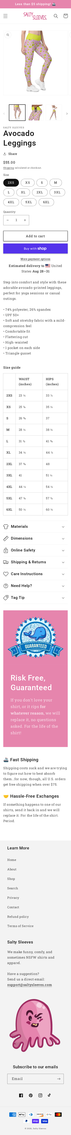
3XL (57, 192)
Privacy (13, 898)
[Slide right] (67, 114)
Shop (11, 879)
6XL (46, 202)
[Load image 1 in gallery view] (17, 113)
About (12, 869)
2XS (11, 182)
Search (12, 888)
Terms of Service (20, 926)
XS (27, 182)
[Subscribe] (59, 1079)
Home (11, 860)
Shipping (8, 167)
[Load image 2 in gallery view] (35, 113)
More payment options (35, 259)
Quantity (9, 212)
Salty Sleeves (39, 1128)
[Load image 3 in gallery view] (54, 113)
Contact (13, 907)
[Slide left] (4, 114)
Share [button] (12, 154)
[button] (5, 16)
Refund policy (18, 916)
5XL (28, 202)
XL (23, 192)
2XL (40, 192)
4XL (11, 202)
